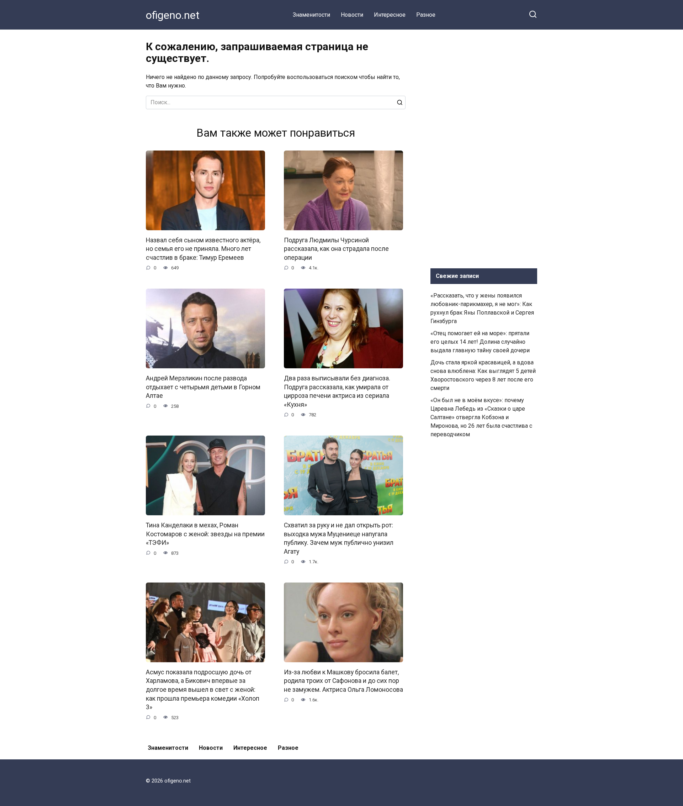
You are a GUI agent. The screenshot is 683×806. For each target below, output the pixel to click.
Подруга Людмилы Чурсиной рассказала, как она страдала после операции (336, 249)
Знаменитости (311, 14)
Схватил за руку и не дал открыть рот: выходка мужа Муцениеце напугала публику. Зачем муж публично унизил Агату (338, 538)
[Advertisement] (483, 147)
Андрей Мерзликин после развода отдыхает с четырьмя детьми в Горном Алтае (203, 387)
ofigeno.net (173, 15)
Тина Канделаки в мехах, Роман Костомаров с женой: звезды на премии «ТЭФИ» (205, 534)
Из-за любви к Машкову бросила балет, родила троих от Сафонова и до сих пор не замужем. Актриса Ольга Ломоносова (343, 681)
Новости (352, 14)
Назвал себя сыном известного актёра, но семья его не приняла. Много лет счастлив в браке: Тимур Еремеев (203, 249)
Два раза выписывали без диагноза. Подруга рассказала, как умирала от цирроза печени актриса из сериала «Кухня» (337, 391)
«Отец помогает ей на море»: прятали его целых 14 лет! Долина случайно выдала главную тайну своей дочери (480, 342)
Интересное (390, 14)
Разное (425, 14)
